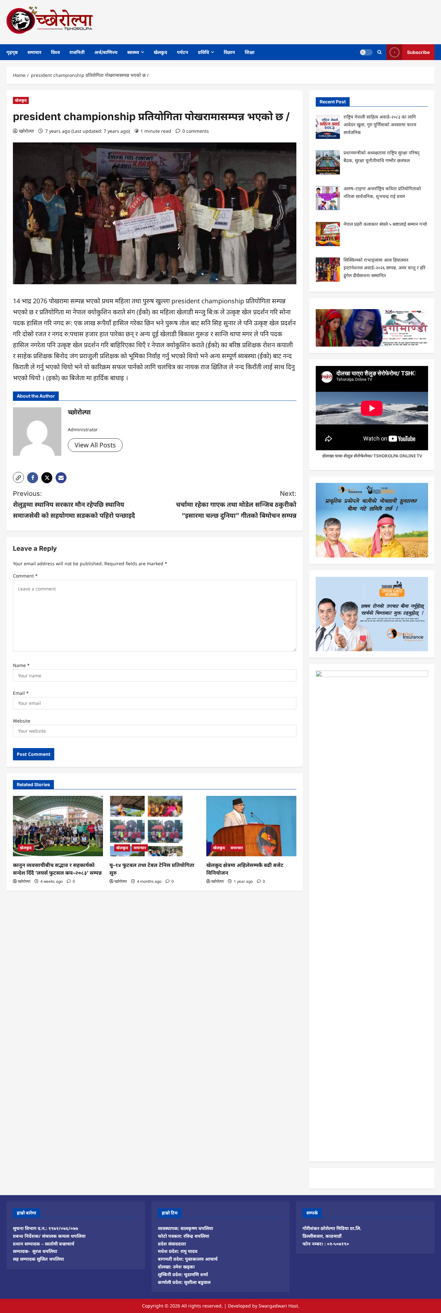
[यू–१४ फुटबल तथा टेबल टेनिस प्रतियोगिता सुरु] (154, 826)
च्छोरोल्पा (26, 131)
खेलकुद (160, 52)
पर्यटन (182, 52)
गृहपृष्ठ (12, 52)
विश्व (55, 52)
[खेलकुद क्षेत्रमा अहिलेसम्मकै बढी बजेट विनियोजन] (251, 826)
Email (21, 693)
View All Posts (95, 445)
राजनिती (77, 52)
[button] (18, 477)
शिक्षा (249, 52)
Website (21, 721)
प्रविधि (203, 52)
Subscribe (418, 52)
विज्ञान (229, 52)
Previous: (74, 504)
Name (21, 665)
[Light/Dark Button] (366, 52)
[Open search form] (379, 52)
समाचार (34, 52)
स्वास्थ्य (133, 52)
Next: (236, 504)
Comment (25, 576)
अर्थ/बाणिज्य (106, 52)
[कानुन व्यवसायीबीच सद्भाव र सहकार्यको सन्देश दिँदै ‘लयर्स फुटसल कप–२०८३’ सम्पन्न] (58, 826)
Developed (239, 1306)
